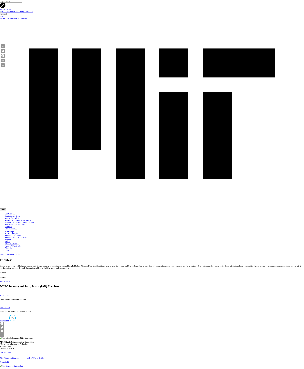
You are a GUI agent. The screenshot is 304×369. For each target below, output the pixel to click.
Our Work (9, 214)
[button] (14, 214)
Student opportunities (13, 236)
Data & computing (23, 222)
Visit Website (5, 281)
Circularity (16, 220)
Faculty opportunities (11, 234)
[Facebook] (152, 323)
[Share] (152, 335)
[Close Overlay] (2, 7)
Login (2, 16)
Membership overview (9, 232)
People (7, 242)
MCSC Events (15, 246)
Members (8, 227)
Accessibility (5, 362)
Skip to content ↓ (6, 9)
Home (2, 254)
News (7, 246)
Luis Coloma (5, 308)
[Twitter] (152, 327)
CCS (14, 222)
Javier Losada (5, 295)
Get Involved (10, 229)
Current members (12, 254)
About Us (8, 248)
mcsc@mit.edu (5, 352)
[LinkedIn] (2, 46)
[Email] (152, 331)
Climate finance (19, 224)
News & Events (11, 244)
